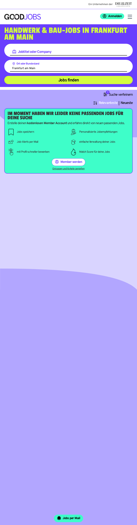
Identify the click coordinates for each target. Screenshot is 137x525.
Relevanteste (108, 103)
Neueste (127, 103)
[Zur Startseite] (22, 17)
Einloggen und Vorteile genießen (68, 168)
